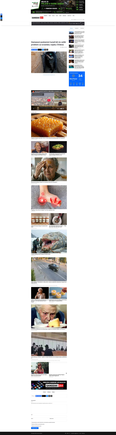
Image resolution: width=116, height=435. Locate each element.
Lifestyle (69, 15)
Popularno (76, 28)
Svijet (57, 15)
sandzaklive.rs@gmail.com (74, 433)
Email (32, 418)
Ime (32, 414)
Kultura (67, 22)
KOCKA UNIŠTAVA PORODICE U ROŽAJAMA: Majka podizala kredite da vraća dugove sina (79, 36)
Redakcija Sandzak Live (35, 47)
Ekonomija (51, 22)
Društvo (45, 22)
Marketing (83, 433)
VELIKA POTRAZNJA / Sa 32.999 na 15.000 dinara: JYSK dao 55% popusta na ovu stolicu (79, 32)
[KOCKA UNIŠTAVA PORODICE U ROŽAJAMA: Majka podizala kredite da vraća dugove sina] (71, 37)
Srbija (50, 15)
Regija (53, 15)
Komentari (82, 28)
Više (73, 15)
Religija (59, 22)
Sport (60, 15)
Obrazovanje (55, 22)
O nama (80, 433)
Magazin (64, 15)
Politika (42, 22)
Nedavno (71, 28)
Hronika (48, 22)
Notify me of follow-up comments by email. (38, 424)
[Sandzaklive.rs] (37, 18)
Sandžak (45, 15)
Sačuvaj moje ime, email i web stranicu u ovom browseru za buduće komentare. (43, 422)
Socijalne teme (63, 22)
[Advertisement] (49, 33)
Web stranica (52, 418)
